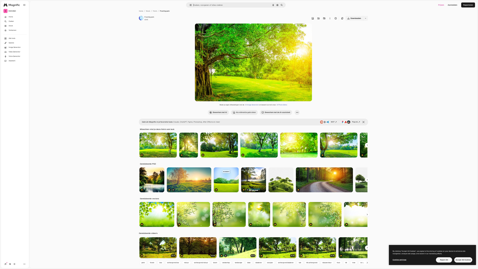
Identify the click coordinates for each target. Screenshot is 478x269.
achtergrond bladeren (286, 263)
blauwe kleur (327, 263)
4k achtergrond (311, 263)
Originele (211, 28)
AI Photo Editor (282, 105)
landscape (238, 263)
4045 (146, 20)
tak (300, 263)
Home (141, 11)
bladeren (259, 263)
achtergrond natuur (201, 263)
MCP (332, 122)
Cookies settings (399, 260)
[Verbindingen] (5, 264)
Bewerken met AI (220, 112)
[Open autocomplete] (189, 5)
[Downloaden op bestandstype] (365, 18)
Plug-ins (355, 122)
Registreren (468, 5)
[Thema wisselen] (14, 264)
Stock (148, 11)
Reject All (444, 260)
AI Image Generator (252, 105)
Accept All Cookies (463, 260)
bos (160, 263)
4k (346, 263)
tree (353, 263)
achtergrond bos (173, 263)
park (143, 263)
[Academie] (10, 264)
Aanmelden (452, 5)
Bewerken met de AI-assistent (277, 112)
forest (152, 263)
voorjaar (270, 263)
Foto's (155, 11)
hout (338, 263)
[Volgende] (367, 145)
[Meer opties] (329, 18)
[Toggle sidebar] (24, 5)
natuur (186, 263)
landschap (226, 263)
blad (248, 263)
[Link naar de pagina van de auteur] (141, 18)
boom (215, 263)
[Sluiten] (363, 122)
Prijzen (441, 5)
